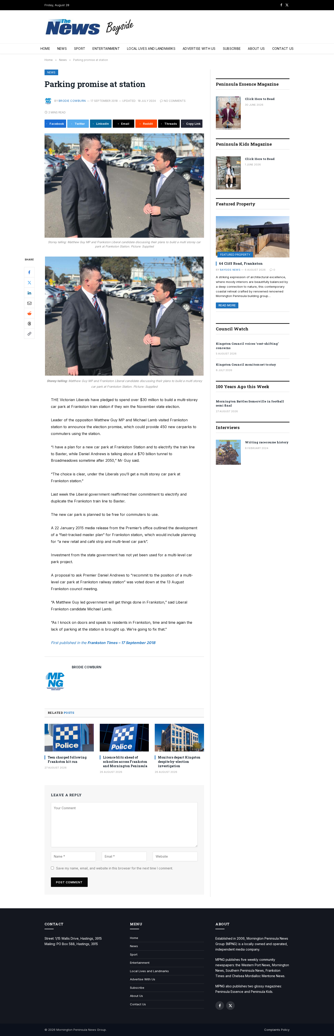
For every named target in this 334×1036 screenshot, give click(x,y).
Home (45, 48)
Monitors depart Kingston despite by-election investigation (179, 761)
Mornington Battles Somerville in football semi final (250, 403)
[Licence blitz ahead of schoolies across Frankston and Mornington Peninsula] (124, 737)
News (62, 48)
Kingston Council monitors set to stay (246, 364)
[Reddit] (29, 313)
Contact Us (283, 48)
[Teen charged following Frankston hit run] (69, 737)
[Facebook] (29, 272)
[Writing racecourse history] (228, 452)
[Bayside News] (90, 26)
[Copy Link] (29, 334)
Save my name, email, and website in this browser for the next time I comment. (114, 868)
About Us (256, 48)
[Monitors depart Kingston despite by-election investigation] (179, 737)
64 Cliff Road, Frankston (241, 263)
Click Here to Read (260, 99)
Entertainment (106, 48)
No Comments (175, 100)
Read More (227, 305)
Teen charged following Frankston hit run (67, 759)
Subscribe (232, 48)
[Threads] (29, 323)
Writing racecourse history (267, 442)
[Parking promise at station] (124, 185)
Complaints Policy (276, 1029)
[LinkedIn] (29, 293)
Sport (79, 48)
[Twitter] (29, 282)
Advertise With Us (199, 48)
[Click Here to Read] (228, 113)
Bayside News (230, 269)
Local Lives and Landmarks (151, 48)
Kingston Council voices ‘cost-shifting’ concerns (247, 346)
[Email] (29, 303)
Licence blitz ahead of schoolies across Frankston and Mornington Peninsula (125, 761)
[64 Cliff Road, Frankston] (252, 236)
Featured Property (235, 254)
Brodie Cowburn (72, 100)
